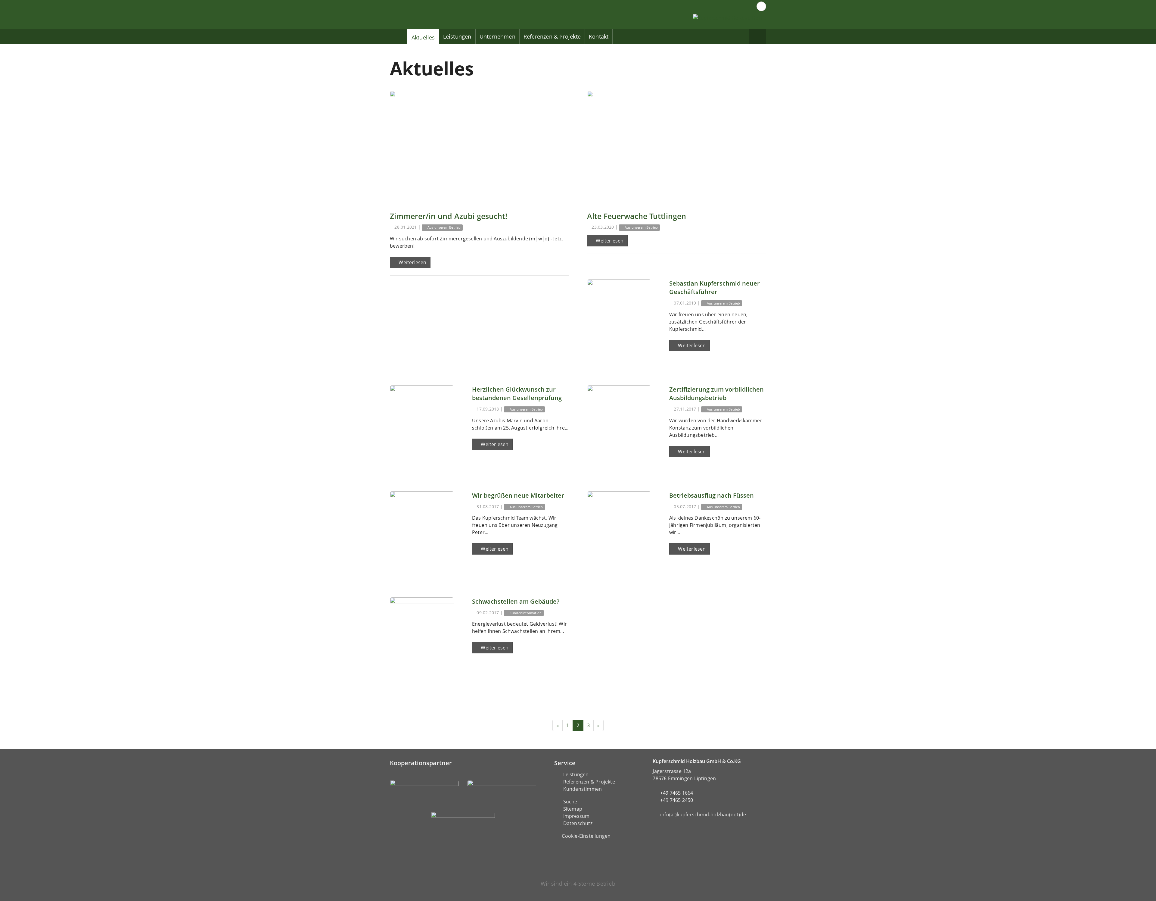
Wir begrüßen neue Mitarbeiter (518, 495)
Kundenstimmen (582, 789)
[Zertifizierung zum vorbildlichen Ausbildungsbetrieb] (619, 417)
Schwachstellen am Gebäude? (515, 601)
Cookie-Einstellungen (586, 836)
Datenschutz (577, 823)
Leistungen (457, 36)
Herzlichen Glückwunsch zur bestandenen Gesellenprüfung (517, 393)
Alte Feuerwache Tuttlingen (636, 216)
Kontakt (598, 36)
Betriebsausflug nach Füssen (711, 495)
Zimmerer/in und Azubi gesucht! (448, 216)
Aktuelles (423, 37)
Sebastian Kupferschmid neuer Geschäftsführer (714, 287)
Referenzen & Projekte (552, 36)
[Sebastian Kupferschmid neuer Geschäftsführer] (619, 311)
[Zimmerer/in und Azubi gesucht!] (479, 147)
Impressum (576, 816)
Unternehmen (497, 36)
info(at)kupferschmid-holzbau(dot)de (703, 814)
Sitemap (572, 809)
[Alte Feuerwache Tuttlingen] (676, 147)
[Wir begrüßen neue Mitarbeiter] (422, 523)
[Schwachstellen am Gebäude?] (422, 629)
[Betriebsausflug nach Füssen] (619, 523)
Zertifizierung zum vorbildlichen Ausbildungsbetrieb (716, 393)
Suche (570, 801)
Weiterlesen (411, 262)
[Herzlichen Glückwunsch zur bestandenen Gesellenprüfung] (422, 417)
